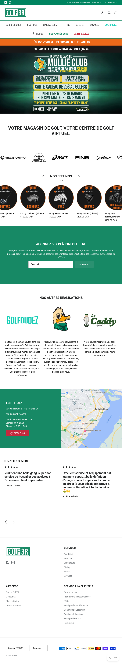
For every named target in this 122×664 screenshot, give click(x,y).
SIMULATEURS (50, 25)
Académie (68, 554)
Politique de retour (72, 618)
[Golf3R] (15, 12)
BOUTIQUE (32, 25)
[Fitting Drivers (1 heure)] (89, 197)
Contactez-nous (13, 605)
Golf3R (14, 655)
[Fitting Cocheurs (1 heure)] (33, 197)
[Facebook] (5, 2)
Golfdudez (10, 597)
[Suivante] (116, 83)
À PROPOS (38, 33)
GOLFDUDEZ (110, 25)
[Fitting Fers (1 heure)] (61, 197)
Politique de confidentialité (76, 605)
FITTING (66, 25)
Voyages (68, 576)
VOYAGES (94, 25)
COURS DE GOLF (13, 25)
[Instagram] (10, 2)
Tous (61, 181)
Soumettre (84, 264)
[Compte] (102, 12)
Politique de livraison (73, 614)
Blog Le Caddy (12, 601)
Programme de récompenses (77, 597)
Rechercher (69, 623)
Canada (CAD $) (98, 2)
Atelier (67, 571)
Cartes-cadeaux (71, 592)
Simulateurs (69, 563)
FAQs (66, 601)
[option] (61, 83)
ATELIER (80, 25)
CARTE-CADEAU (81, 33)
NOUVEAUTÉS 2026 (58, 33)
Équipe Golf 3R (12, 592)
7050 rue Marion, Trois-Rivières (78, 2)
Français (111, 2)
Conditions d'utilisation (74, 610)
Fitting (67, 567)
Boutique (68, 558)
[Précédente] (6, 83)
